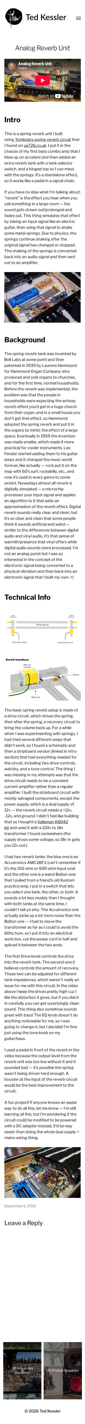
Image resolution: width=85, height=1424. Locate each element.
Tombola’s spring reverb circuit (43, 139)
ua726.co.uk (35, 145)
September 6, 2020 (20, 1206)
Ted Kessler (50, 1411)
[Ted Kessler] (37, 18)
